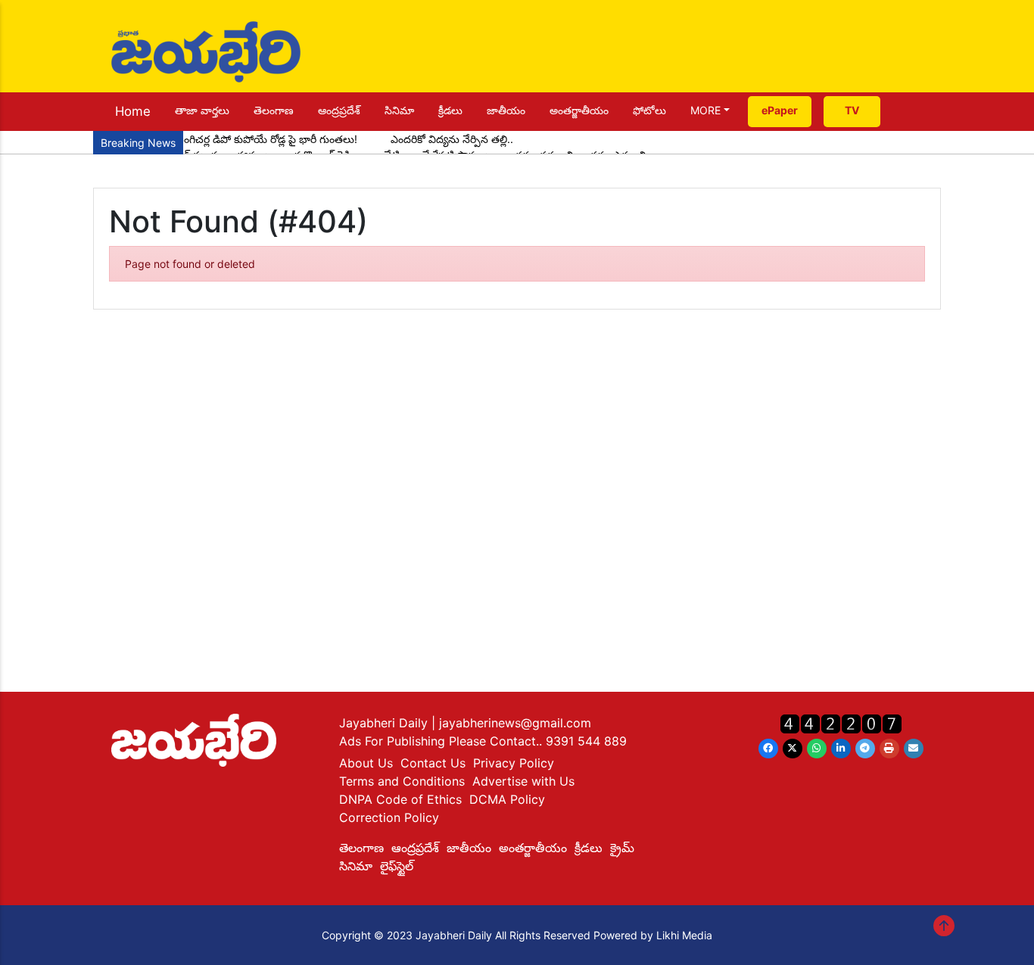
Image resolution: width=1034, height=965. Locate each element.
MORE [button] (705, 110)
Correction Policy (389, 817)
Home (133, 111)
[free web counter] (841, 723)
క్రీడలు (450, 110)
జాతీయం (506, 110)
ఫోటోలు (649, 110)
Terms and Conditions (402, 781)
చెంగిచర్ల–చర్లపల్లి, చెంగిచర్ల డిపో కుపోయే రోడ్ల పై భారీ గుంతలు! (229, 138)
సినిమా (399, 110)
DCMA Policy (507, 799)
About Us (366, 762)
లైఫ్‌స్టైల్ (396, 865)
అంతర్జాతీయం (579, 110)
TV (852, 110)
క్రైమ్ (622, 847)
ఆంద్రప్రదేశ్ (339, 110)
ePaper (779, 110)
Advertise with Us (523, 781)
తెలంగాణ (274, 110)
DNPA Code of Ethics (400, 799)
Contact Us (433, 762)
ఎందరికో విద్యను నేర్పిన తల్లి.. (452, 138)
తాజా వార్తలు (202, 110)
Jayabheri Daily (385, 722)
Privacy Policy (513, 762)
